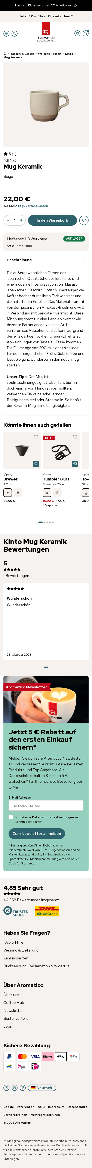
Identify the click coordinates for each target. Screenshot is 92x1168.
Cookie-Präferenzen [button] (18, 1107)
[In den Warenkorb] (36, 464)
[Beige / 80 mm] (57, 492)
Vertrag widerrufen (45, 1115)
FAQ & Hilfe (13, 942)
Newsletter (13, 1010)
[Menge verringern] (8, 220)
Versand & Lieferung (21, 950)
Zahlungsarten (15, 958)
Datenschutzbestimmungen (53, 817)
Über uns (11, 994)
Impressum (56, 1107)
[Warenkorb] (86, 33)
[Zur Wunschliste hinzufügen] (36, 437)
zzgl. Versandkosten (33, 206)
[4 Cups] (18, 492)
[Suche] (15, 34)
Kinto (69, 53)
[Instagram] (15, 1088)
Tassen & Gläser (22, 53)
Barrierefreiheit (15, 1115)
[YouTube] (6, 1088)
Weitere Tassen (49, 53)
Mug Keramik (12, 57)
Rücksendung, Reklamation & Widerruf (36, 965)
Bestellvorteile (15, 1018)
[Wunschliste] (77, 33)
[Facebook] (23, 1088)
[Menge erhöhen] (21, 220)
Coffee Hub (13, 1002)
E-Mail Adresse (20, 797)
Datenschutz (77, 1107)
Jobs (7, 1026)
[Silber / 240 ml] (86, 492)
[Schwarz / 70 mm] (47, 492)
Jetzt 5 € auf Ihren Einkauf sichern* (46, 16)
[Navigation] (6, 34)
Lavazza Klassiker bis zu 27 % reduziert (44, 5)
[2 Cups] (7, 492)
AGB (41, 1107)
